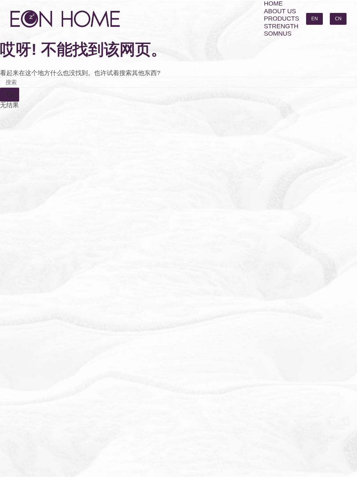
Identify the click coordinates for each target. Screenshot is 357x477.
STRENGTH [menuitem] (281, 26)
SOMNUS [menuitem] (277, 33)
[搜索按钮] (9, 95)
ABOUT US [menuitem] (280, 11)
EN (314, 18)
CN (338, 18)
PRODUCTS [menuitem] (281, 18)
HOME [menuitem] (273, 3)
